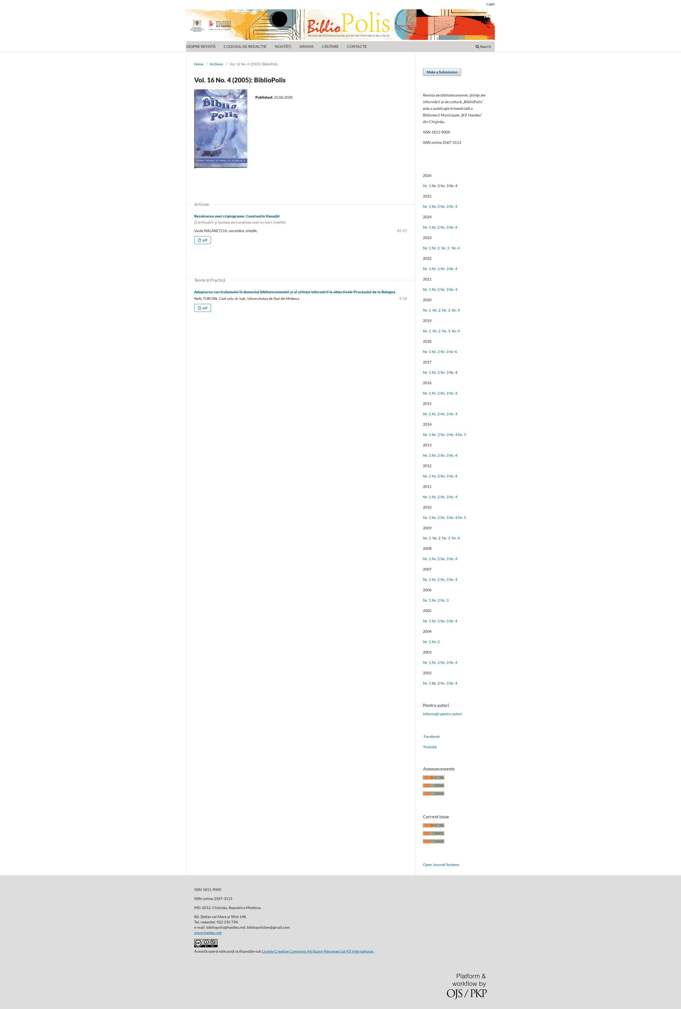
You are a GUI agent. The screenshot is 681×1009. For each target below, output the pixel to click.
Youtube (430, 746)
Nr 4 (453, 351)
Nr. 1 (427, 185)
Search (485, 46)
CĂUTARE (330, 46)
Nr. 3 (445, 206)
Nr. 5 (462, 434)
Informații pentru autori (442, 713)
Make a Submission (442, 72)
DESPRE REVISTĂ (200, 46)
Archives (216, 64)
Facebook (431, 736)
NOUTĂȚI (283, 46)
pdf (204, 240)
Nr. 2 (436, 206)
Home (199, 64)
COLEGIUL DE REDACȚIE (245, 46)
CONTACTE (357, 46)
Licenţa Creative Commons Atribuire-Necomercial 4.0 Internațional (318, 951)
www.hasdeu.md (208, 932)
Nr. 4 (453, 206)
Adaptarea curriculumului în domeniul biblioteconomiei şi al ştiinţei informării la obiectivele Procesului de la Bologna (294, 292)
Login (491, 4)
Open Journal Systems (441, 864)
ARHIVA (307, 46)
